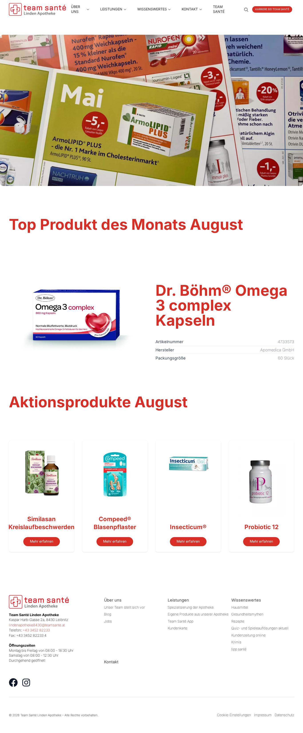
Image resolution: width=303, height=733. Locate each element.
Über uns (113, 600)
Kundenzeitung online (248, 635)
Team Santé (218, 9)
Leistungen (178, 600)
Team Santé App (180, 621)
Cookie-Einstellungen (234, 715)
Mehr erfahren (41, 541)
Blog (107, 614)
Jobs (108, 621)
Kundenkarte (177, 628)
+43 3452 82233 (36, 630)
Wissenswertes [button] (152, 9)
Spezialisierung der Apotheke (191, 607)
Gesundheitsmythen (247, 614)
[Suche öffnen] (246, 9)
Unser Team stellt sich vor (124, 607)
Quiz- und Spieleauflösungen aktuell (260, 628)
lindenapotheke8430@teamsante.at (37, 625)
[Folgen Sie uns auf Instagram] (26, 682)
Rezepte (237, 621)
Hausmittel (239, 607)
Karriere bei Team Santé (272, 9)
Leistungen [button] (111, 9)
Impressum (263, 715)
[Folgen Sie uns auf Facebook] (13, 682)
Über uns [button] (75, 9)
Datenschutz (284, 715)
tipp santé (238, 649)
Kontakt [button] (190, 9)
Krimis (236, 642)
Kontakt (111, 662)
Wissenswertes (246, 600)
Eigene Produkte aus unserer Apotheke (198, 614)
